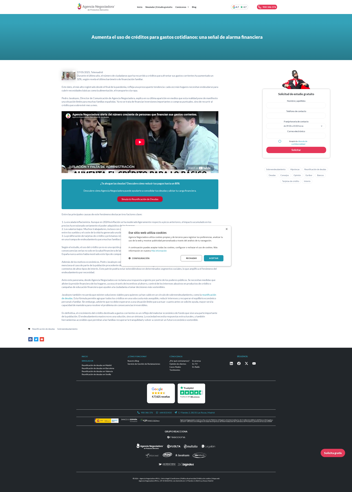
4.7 (237, 7)
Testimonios (174, 370)
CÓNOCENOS (175, 356)
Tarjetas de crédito (290, 181)
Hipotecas (295, 169)
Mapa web (215, 478)
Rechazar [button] (191, 258)
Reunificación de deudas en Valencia (97, 371)
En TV (195, 364)
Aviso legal (165, 478)
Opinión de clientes (177, 364)
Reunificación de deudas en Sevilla (96, 374)
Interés (307, 181)
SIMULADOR (87, 361)
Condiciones (175, 478)
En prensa (196, 361)
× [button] (227, 229)
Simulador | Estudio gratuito (158, 7)
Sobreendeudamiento (67, 328)
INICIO (85, 356)
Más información (159, 250)
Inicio (139, 7)
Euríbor (309, 175)
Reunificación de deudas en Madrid (97, 365)
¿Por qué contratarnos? (179, 361)
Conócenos (180, 7)
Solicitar (296, 149)
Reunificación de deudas (43, 328)
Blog (194, 7)
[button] (30, 339)
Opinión (297, 175)
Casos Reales (175, 367)
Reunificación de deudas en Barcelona (98, 368)
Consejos (284, 175)
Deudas (272, 175)
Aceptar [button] (213, 258)
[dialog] (176, 246)
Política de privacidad (188, 478)
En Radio (196, 367)
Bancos (320, 175)
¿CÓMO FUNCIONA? (137, 356)
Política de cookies (204, 478)
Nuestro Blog (133, 361)
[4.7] (234, 7)
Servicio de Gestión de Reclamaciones (144, 364)
